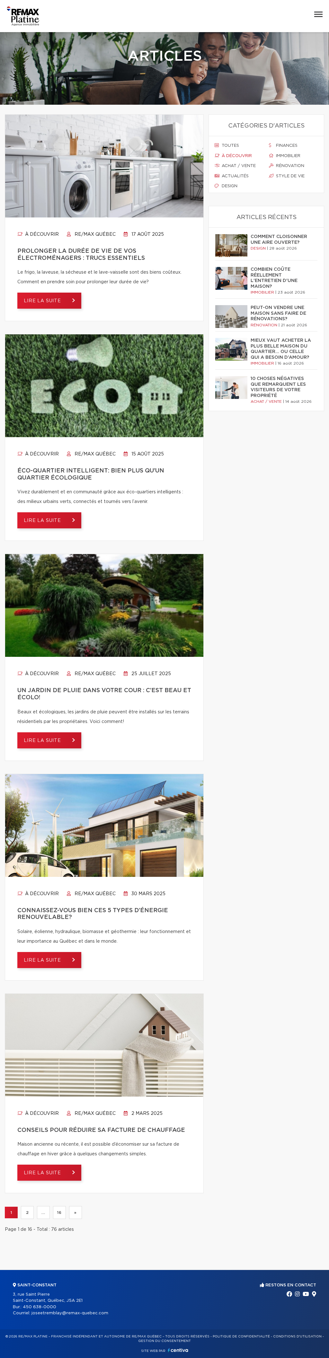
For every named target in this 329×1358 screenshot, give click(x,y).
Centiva (178, 1350)
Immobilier (287, 156)
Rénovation (289, 166)
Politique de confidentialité (241, 1336)
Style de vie (290, 176)
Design (228, 186)
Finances (286, 146)
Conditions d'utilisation (297, 1336)
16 (59, 1212)
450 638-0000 (39, 1307)
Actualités (234, 176)
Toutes (229, 146)
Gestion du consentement (164, 1341)
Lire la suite (43, 301)
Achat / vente (238, 166)
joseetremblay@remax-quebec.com (69, 1313)
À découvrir (41, 234)
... (43, 1212)
